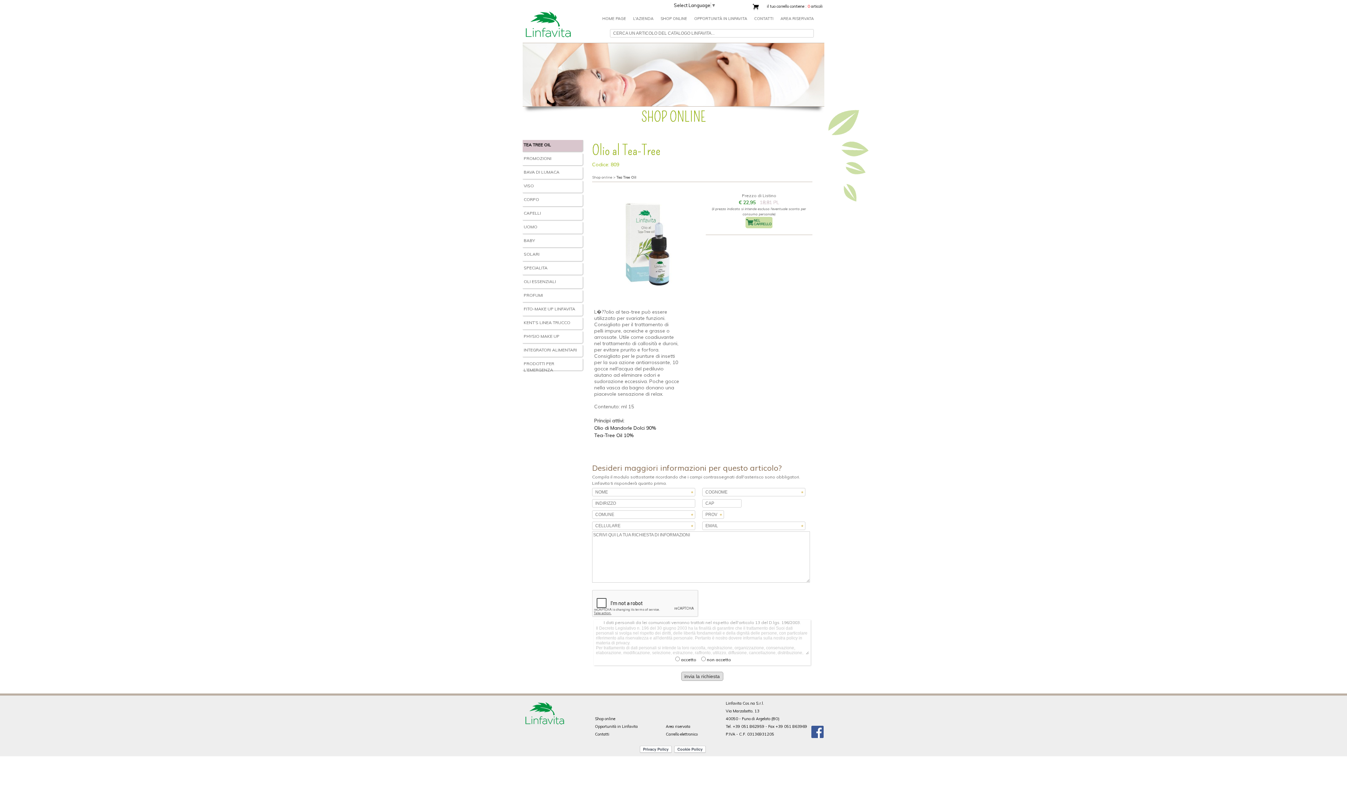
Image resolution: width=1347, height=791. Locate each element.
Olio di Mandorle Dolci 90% (625, 428)
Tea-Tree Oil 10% (614, 435)
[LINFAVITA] (548, 8)
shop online (674, 18)
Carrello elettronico (682, 734)
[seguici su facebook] (817, 729)
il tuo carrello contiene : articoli (795, 6)
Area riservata (797, 18)
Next (831, 73)
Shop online (605, 718)
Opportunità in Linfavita (720, 18)
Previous (515, 73)
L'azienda (643, 18)
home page (614, 18)
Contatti (763, 18)
